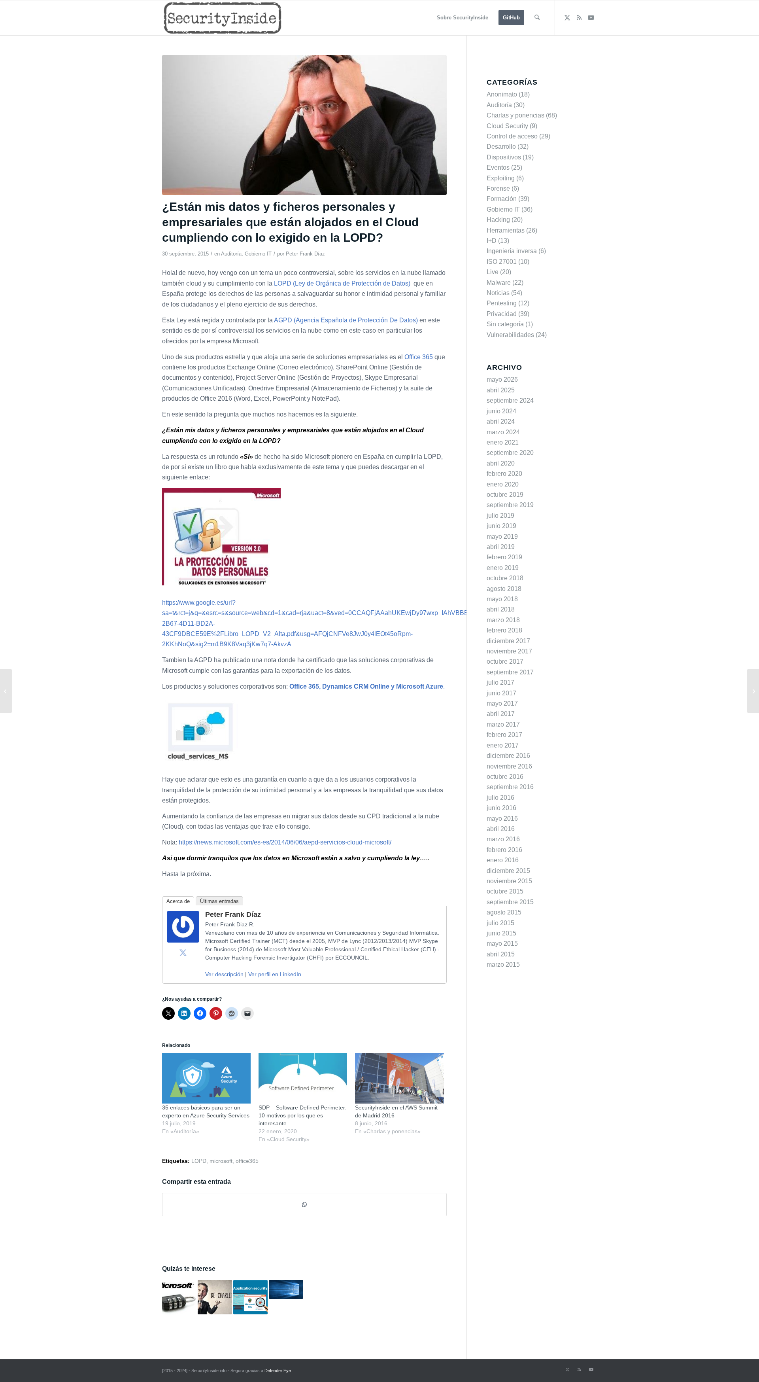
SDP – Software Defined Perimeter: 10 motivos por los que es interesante (303, 1115)
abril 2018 (501, 609)
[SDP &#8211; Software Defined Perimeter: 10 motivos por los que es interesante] (303, 1078)
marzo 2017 (503, 724)
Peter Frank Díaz (305, 254)
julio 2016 (500, 797)
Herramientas (506, 230)
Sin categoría (505, 324)
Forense (498, 188)
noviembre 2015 (509, 881)
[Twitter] (183, 952)
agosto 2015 (504, 912)
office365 (247, 1161)
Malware (499, 282)
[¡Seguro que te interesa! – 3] (753, 691)
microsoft (221, 1161)
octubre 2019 (505, 494)
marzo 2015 (503, 964)
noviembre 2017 (509, 651)
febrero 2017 (504, 734)
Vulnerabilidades (510, 334)
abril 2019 (501, 546)
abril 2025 (501, 390)
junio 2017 (501, 693)
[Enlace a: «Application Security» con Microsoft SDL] (250, 1297)
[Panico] (304, 125)
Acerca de (178, 901)
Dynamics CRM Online (355, 686)
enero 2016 (503, 860)
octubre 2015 (505, 891)
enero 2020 (503, 484)
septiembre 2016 (510, 787)
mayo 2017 (502, 703)
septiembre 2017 (510, 672)
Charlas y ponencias (515, 115)
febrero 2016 (504, 849)
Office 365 (418, 357)
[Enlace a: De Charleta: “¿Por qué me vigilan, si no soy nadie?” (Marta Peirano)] (215, 1297)
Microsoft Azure (419, 686)
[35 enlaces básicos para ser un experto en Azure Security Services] (206, 1078)
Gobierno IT (258, 254)
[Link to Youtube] (591, 17)
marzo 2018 (503, 620)
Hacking (498, 219)
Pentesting (502, 303)
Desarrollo (501, 146)
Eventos (498, 167)
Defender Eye (277, 1370)
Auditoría (231, 254)
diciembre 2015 (508, 870)
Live (492, 272)
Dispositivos (504, 157)
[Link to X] (567, 17)
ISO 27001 (502, 261)
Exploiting (501, 178)
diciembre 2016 (508, 755)
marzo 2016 (503, 839)
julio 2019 (500, 515)
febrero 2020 (504, 473)
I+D (492, 240)
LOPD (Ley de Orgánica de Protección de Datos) (343, 283)
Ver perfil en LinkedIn (274, 974)
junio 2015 (501, 933)
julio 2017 (500, 682)
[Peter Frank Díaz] (183, 940)
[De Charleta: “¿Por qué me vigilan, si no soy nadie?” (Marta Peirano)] (6, 691)
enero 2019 (503, 567)
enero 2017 (503, 745)
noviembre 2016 (509, 766)
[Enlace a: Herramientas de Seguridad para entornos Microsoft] (179, 1297)
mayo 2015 (502, 943)
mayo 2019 (502, 536)
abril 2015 (501, 954)
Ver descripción (224, 974)
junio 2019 (501, 526)
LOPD (198, 1161)
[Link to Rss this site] (579, 17)
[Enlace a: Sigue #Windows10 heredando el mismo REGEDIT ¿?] (286, 1289)
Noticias (498, 293)
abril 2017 (501, 713)
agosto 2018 (504, 588)
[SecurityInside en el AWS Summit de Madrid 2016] (399, 1078)
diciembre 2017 (508, 641)
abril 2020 (501, 463)
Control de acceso (512, 136)
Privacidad (502, 313)
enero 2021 (503, 442)
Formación (502, 198)
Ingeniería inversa (512, 251)
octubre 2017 (505, 661)
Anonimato (502, 94)
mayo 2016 (502, 818)
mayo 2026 (502, 379)
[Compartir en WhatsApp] (304, 1204)
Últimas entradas (219, 901)
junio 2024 (501, 411)
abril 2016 (501, 828)
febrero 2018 (504, 630)
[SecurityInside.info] (222, 17)
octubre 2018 (505, 578)
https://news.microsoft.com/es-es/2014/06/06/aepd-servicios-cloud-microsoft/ (285, 842)
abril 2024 (501, 421)
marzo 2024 (503, 432)
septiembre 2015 (510, 902)
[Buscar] (537, 17)
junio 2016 (501, 808)
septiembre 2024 (510, 400)
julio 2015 (500, 923)
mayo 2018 (502, 599)
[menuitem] (462, 17)
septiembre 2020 (510, 452)
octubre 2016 (505, 776)
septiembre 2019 (510, 505)
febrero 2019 (504, 557)
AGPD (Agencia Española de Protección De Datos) (346, 320)
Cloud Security (507, 126)
